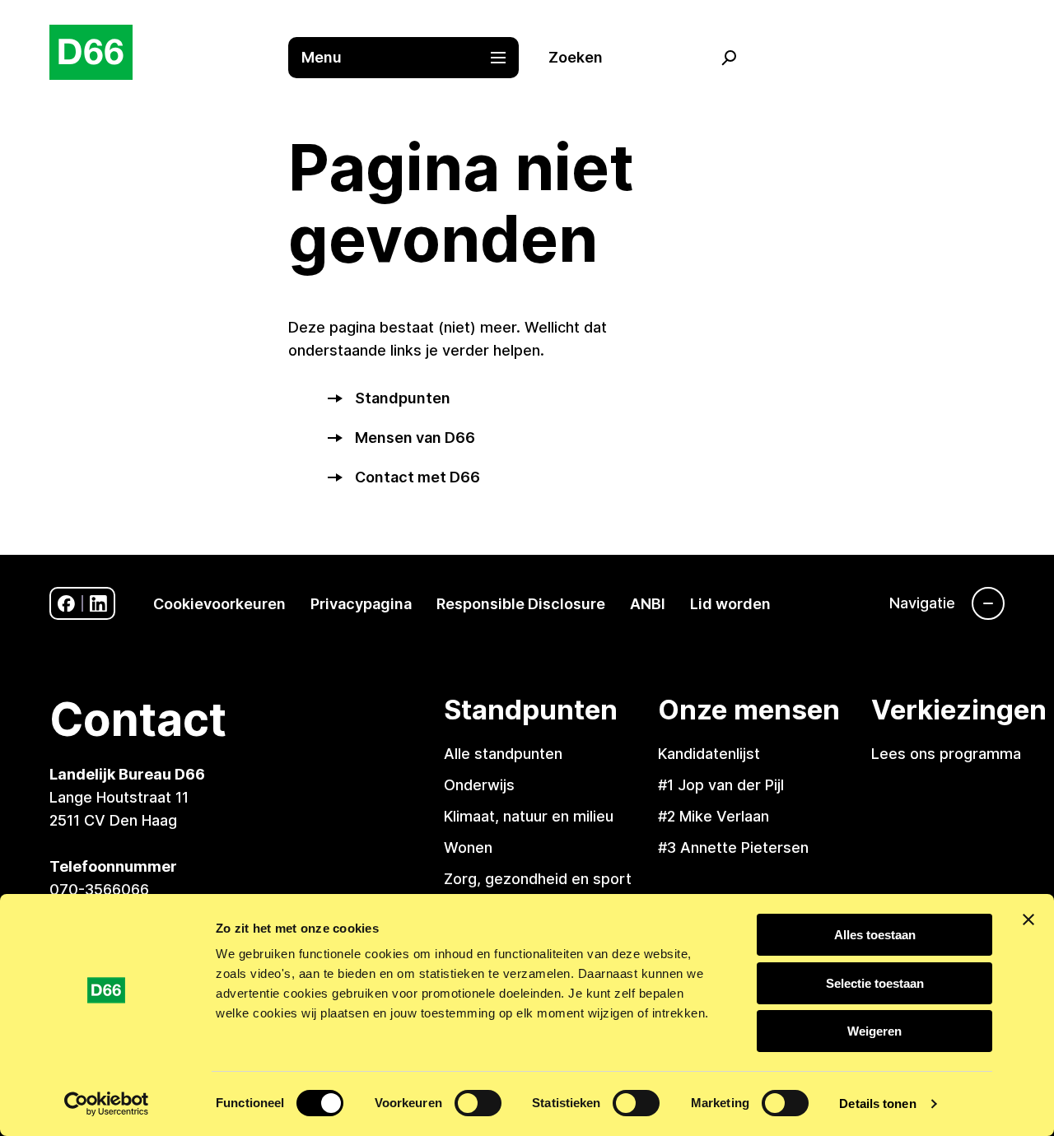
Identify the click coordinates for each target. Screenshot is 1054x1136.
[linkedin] (98, 603)
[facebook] (66, 603)
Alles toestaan (875, 935)
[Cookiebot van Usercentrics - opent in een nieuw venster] (107, 1104)
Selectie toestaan (875, 983)
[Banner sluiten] (1028, 919)
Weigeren (874, 1031)
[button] (411, 57)
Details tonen (877, 1103)
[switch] (478, 1103)
